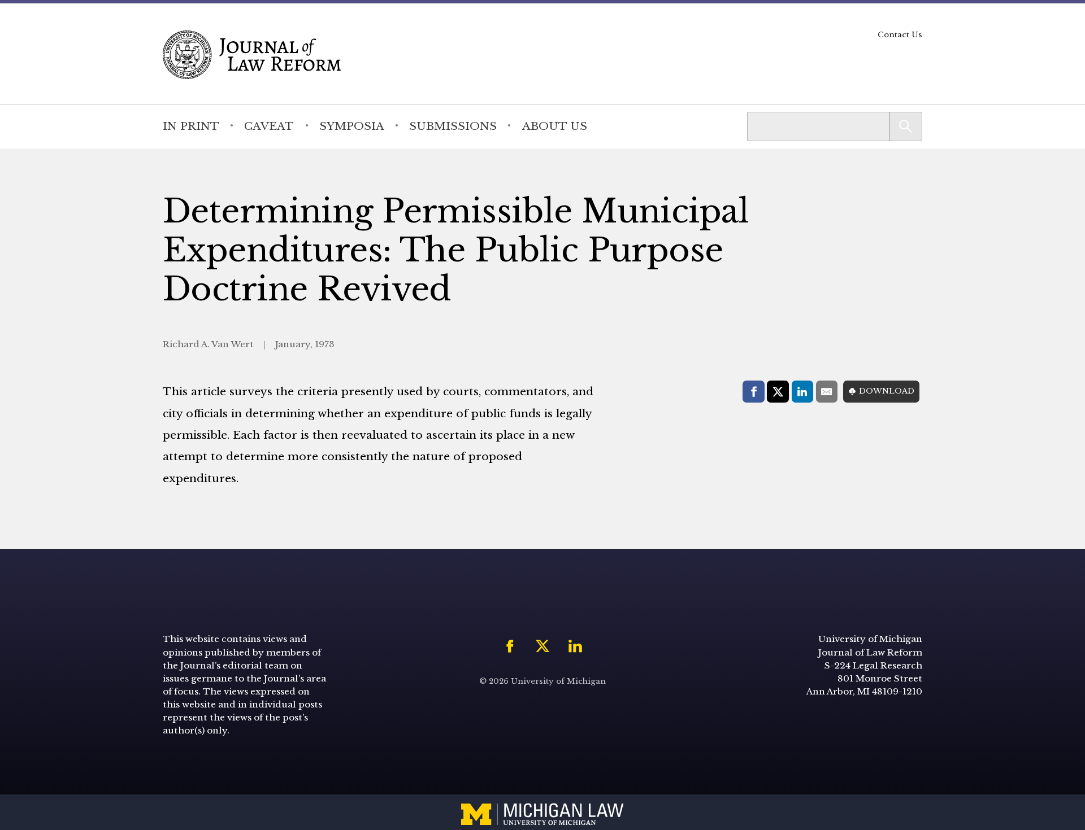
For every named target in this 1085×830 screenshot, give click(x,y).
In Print (191, 126)
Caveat (269, 126)
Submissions (453, 126)
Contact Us (900, 35)
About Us (554, 126)
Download (886, 391)
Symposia (351, 126)
